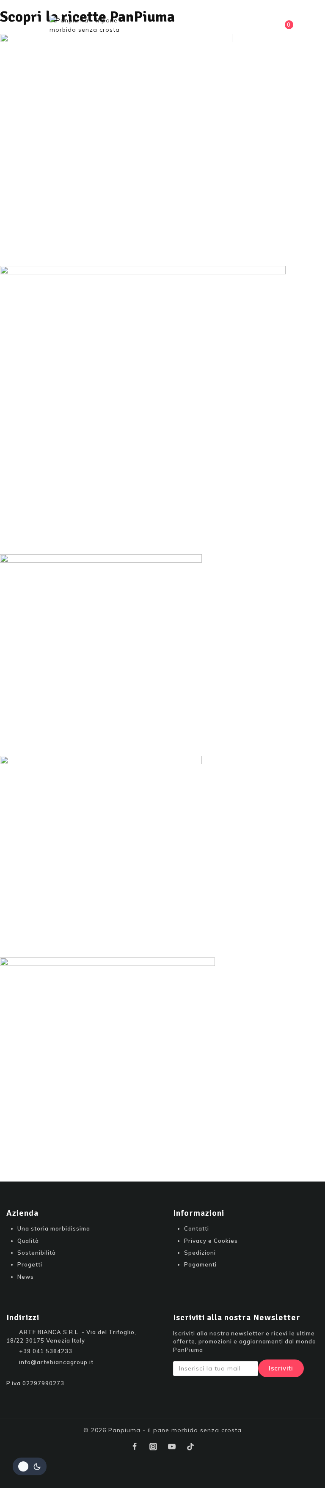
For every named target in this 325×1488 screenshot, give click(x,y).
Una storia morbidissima (53, 1228)
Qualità (28, 1240)
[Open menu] (36, 27)
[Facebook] (134, 1446)
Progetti (29, 1264)
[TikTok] (190, 1446)
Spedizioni (200, 1252)
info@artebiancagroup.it (56, 1362)
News (25, 1276)
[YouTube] (171, 1446)
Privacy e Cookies (211, 1240)
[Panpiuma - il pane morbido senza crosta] (92, 27)
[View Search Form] (237, 27)
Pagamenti (200, 1264)
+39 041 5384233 (45, 1351)
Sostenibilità (36, 1252)
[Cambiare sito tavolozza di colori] (30, 1466)
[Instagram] (153, 1446)
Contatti (196, 1228)
